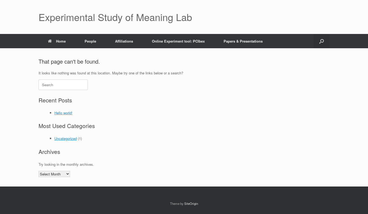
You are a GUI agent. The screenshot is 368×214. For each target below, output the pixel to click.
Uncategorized (65, 138)
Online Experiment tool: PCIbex (178, 41)
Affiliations (124, 41)
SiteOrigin (191, 203)
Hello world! (63, 112)
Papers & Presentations (243, 41)
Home (61, 41)
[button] (321, 41)
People (90, 41)
